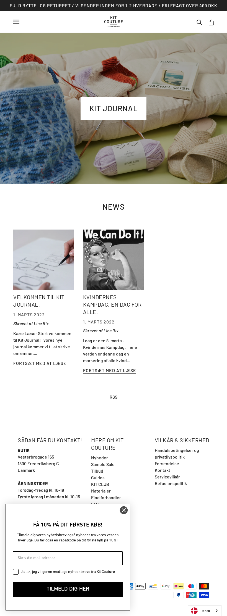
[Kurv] (211, 22)
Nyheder (99, 457)
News (113, 206)
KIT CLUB (100, 484)
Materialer (101, 490)
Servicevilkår (167, 476)
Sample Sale (103, 464)
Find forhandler (106, 497)
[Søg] (199, 22)
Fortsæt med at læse (39, 363)
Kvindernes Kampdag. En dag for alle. (112, 304)
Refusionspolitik (171, 483)
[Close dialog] (124, 510)
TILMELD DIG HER (68, 589)
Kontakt (162, 470)
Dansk (205, 611)
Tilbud (97, 470)
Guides (98, 477)
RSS (113, 396)
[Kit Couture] (113, 21)
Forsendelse (167, 463)
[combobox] (204, 610)
